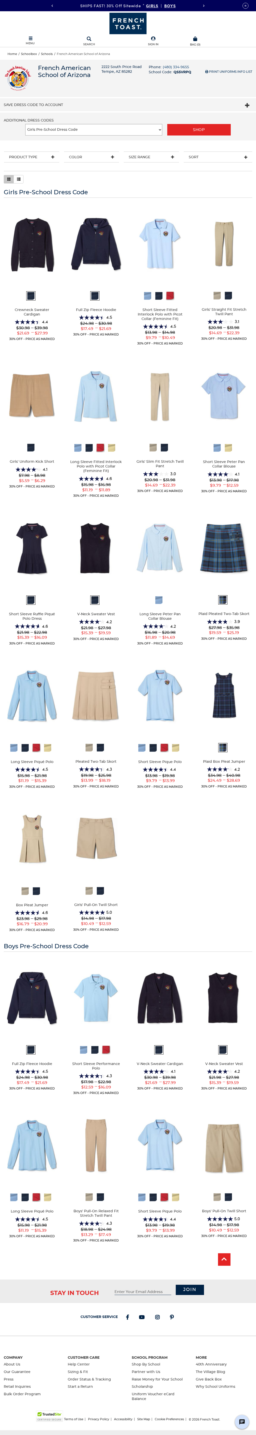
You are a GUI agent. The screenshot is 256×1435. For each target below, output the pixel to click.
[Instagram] (158, 1318)
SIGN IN (153, 44)
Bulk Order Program (22, 1394)
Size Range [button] (139, 157)
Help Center (79, 1364)
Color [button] (75, 157)
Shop (199, 130)
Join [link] (189, 1290)
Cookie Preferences (169, 1419)
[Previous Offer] (52, 6)
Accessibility (123, 1419)
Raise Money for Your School (157, 1379)
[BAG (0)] (195, 38)
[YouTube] (143, 1318)
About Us (12, 1364)
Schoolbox (29, 54)
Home (12, 54)
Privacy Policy (98, 1419)
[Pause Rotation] (245, 6)
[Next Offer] (204, 6)
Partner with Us (146, 1372)
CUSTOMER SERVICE (99, 1317)
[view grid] (9, 179)
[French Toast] (127, 23)
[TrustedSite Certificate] (49, 1416)
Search (89, 44)
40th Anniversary (211, 1364)
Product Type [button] (23, 157)
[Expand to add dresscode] (247, 106)
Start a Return (80, 1386)
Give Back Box (209, 1379)
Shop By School (146, 1364)
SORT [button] (193, 157)
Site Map (143, 1419)
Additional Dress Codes (29, 121)
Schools (47, 54)
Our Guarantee (17, 1372)
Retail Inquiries (17, 1386)
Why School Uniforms (215, 1386)
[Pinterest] (173, 1318)
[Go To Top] (224, 1259)
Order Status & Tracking (89, 1379)
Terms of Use (73, 1419)
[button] (153, 41)
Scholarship (142, 1386)
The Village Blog (210, 1372)
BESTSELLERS (161, 5)
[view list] (19, 179)
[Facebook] (128, 1318)
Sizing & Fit (78, 1372)
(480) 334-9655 (176, 67)
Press (9, 1379)
